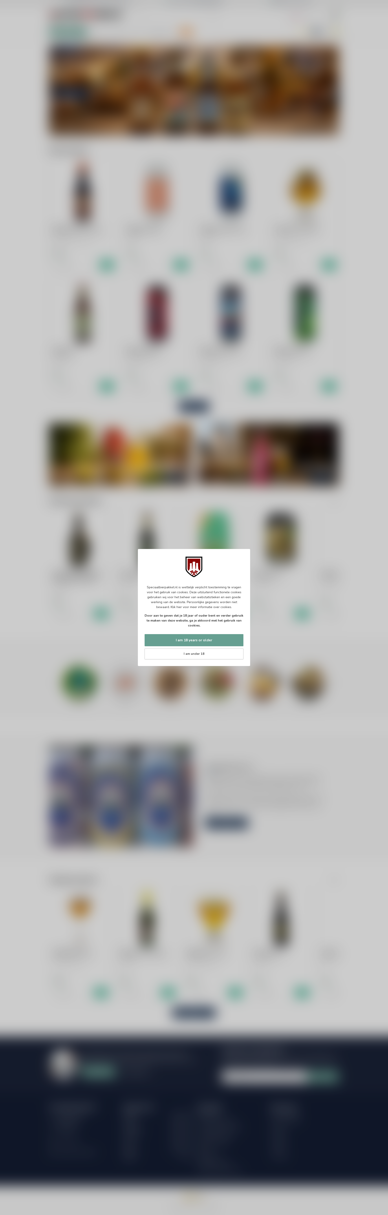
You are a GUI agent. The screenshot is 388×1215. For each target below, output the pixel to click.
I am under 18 (194, 654)
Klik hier (176, 607)
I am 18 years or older (194, 640)
